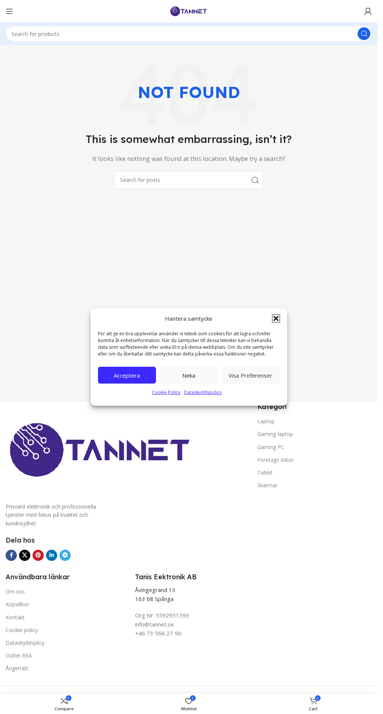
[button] (276, 318)
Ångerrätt (17, 668)
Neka (188, 375)
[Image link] (99, 452)
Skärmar (267, 485)
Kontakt (15, 617)
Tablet (265, 472)
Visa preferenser (250, 375)
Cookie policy (22, 630)
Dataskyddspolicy (203, 392)
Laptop (266, 421)
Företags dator (275, 459)
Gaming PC (270, 447)
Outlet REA (19, 655)
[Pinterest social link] (38, 555)
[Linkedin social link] (51, 555)
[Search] (364, 33)
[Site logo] (189, 10)
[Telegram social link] (65, 555)
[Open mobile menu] (9, 11)
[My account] (368, 11)
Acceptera (127, 375)
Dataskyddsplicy (25, 642)
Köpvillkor (17, 604)
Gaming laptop (275, 433)
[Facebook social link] (11, 555)
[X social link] (24, 555)
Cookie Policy (166, 392)
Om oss (15, 591)
